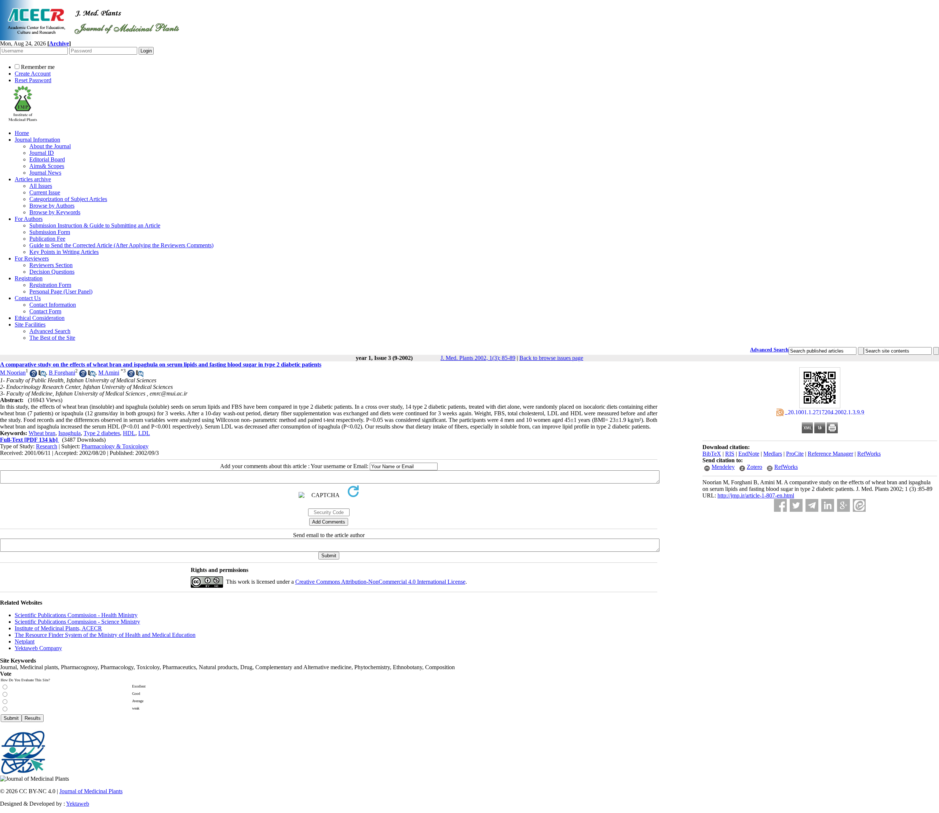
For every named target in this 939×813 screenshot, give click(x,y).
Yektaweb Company (38, 648)
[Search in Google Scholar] (33, 375)
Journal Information (37, 139)
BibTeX (711, 454)
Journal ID (41, 153)
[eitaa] (859, 505)
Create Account (33, 73)
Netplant (24, 641)
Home (22, 133)
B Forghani (62, 372)
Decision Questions (51, 272)
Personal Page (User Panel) (60, 291)
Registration (29, 278)
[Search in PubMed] (42, 375)
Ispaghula (69, 433)
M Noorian (13, 372)
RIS (729, 454)
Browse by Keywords (54, 212)
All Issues (40, 186)
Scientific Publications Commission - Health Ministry (76, 615)
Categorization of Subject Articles (68, 199)
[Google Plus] (843, 505)
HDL (129, 433)
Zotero (754, 467)
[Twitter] (796, 505)
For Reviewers (32, 258)
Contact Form (45, 311)
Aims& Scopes (46, 166)
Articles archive (33, 179)
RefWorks (869, 454)
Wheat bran (42, 433)
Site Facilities (30, 324)
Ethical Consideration (40, 318)
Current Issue (44, 192)
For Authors (29, 219)
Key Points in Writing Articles (64, 252)
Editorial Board (47, 159)
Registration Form (50, 285)
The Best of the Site (52, 338)
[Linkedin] (827, 505)
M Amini (108, 372)
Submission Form (49, 232)
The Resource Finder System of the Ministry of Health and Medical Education (105, 635)
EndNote (748, 454)
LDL (144, 433)
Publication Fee (47, 239)
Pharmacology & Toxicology (115, 446)
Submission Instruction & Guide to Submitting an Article (94, 225)
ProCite (795, 454)
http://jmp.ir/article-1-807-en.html (755, 495)
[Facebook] (780, 505)
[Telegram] (811, 505)
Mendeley (723, 467)
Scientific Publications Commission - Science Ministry (77, 622)
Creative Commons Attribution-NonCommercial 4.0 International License (380, 582)
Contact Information (52, 305)
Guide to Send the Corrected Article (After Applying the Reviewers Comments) (121, 245)
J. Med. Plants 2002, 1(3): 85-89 (478, 358)
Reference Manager (830, 454)
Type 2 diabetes (102, 433)
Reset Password (33, 80)
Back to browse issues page (551, 358)
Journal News (45, 172)
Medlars (772, 454)
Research (46, 446)
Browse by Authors (51, 206)
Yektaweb (77, 804)
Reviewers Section (51, 265)
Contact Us (28, 298)
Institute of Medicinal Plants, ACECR (58, 628)
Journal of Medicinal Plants (91, 791)
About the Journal (50, 146)
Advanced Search (49, 331)
